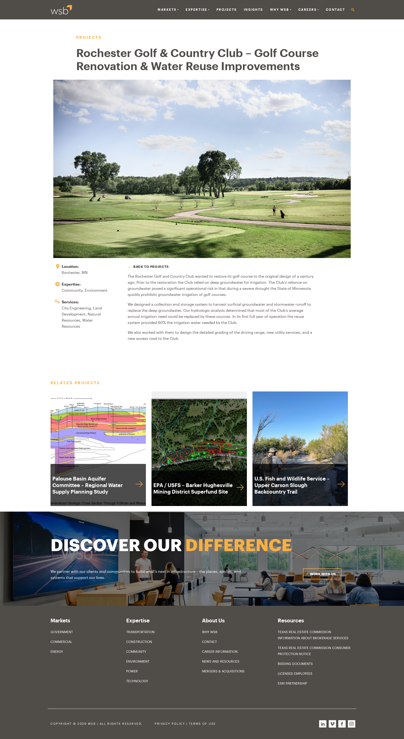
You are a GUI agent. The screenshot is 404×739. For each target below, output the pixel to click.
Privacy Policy (170, 723)
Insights (253, 9)
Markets (167, 9)
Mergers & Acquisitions (223, 671)
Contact (335, 9)
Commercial (61, 642)
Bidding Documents (295, 664)
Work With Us (323, 574)
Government (61, 632)
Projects (226, 9)
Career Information (220, 651)
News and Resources (220, 661)
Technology (137, 681)
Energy (56, 651)
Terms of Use (202, 723)
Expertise (196, 9)
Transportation (140, 632)
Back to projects (151, 267)
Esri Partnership (292, 683)
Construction (139, 642)
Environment (137, 661)
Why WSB (209, 632)
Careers (307, 9)
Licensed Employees (295, 673)
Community (136, 651)
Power (132, 671)
